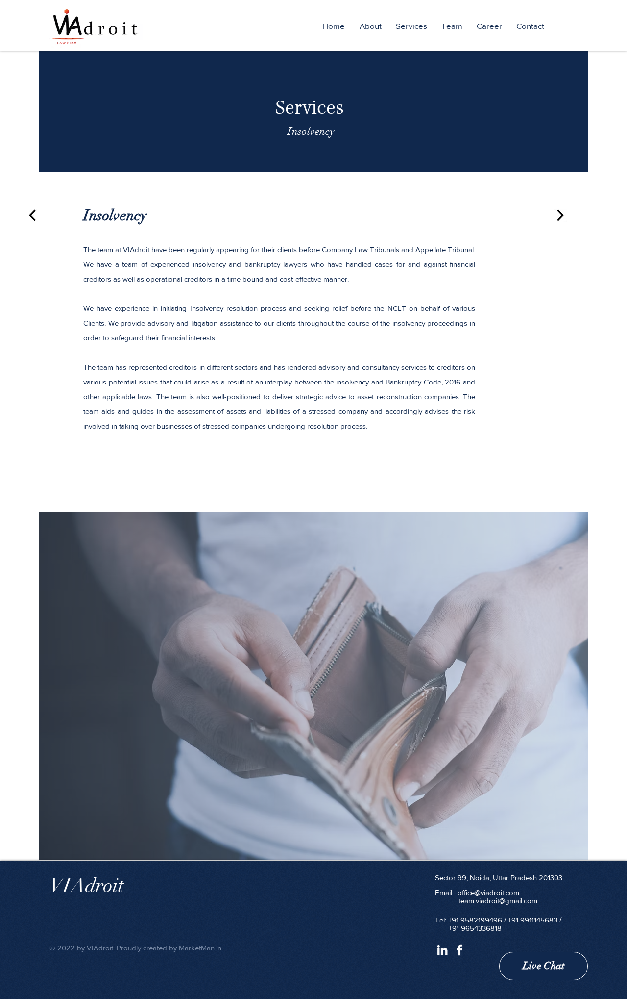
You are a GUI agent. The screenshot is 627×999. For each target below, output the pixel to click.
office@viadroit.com (488, 892)
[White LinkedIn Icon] (442, 950)
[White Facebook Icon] (459, 950)
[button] (413, 26)
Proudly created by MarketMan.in (169, 948)
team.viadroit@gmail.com (497, 901)
